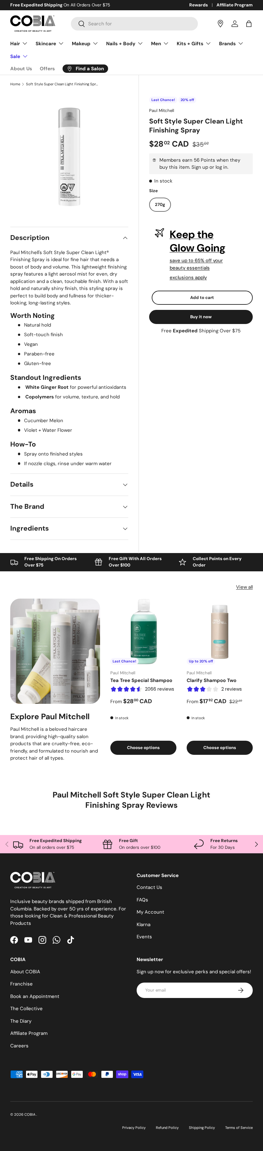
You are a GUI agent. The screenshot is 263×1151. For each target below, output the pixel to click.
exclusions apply (188, 277)
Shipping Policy (202, 1127)
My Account (150, 912)
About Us (21, 68)
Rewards (198, 5)
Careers (19, 1046)
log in (221, 167)
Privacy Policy (134, 1127)
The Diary (20, 1021)
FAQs (142, 900)
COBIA (30, 1114)
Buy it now (201, 317)
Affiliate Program (234, 5)
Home (15, 84)
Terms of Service (239, 1127)
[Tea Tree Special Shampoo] (143, 632)
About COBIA (25, 971)
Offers (47, 68)
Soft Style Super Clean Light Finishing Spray (62, 84)
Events (144, 937)
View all (244, 587)
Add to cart (202, 297)
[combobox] (134, 23)
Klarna (143, 924)
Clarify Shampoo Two (211, 680)
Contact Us (149, 887)
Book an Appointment (34, 996)
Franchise (21, 984)
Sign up (199, 167)
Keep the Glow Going (197, 241)
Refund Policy (167, 1127)
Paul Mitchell (161, 110)
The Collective (26, 1008)
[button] (249, 24)
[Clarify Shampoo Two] (220, 632)
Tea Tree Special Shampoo (141, 680)
